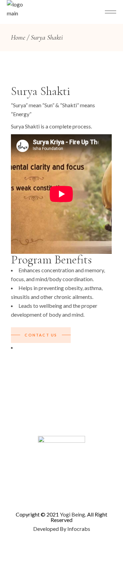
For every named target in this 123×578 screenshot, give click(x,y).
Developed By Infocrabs (61, 528)
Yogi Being (72, 514)
